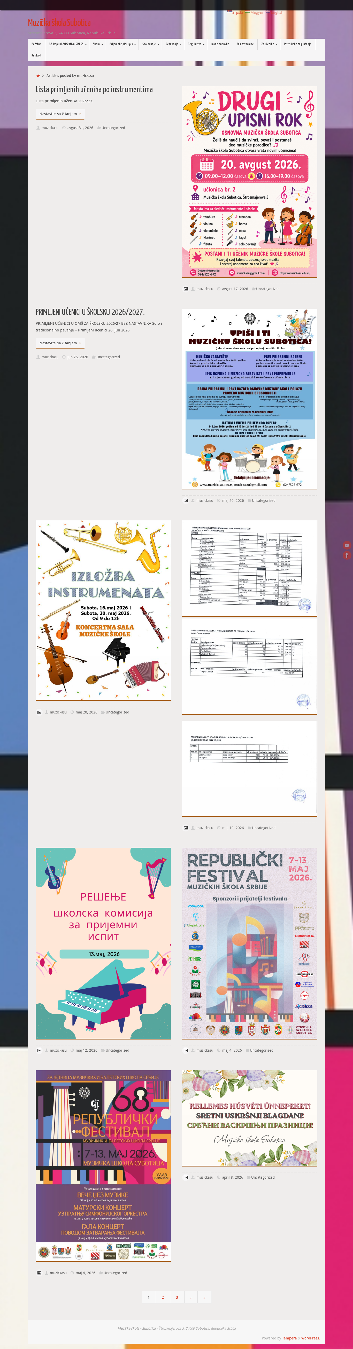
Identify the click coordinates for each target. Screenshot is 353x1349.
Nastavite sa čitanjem (58, 114)
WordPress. (310, 1338)
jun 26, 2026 (77, 357)
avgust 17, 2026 (235, 289)
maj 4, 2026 (232, 1050)
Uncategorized (113, 127)
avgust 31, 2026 (80, 127)
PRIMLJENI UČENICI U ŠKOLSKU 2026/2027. (90, 312)
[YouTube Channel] (347, 545)
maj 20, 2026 (233, 500)
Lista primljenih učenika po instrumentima (94, 90)
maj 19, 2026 (233, 828)
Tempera (289, 1338)
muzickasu (50, 127)
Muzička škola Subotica (59, 23)
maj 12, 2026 (86, 1050)
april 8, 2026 (232, 1177)
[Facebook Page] (347, 555)
